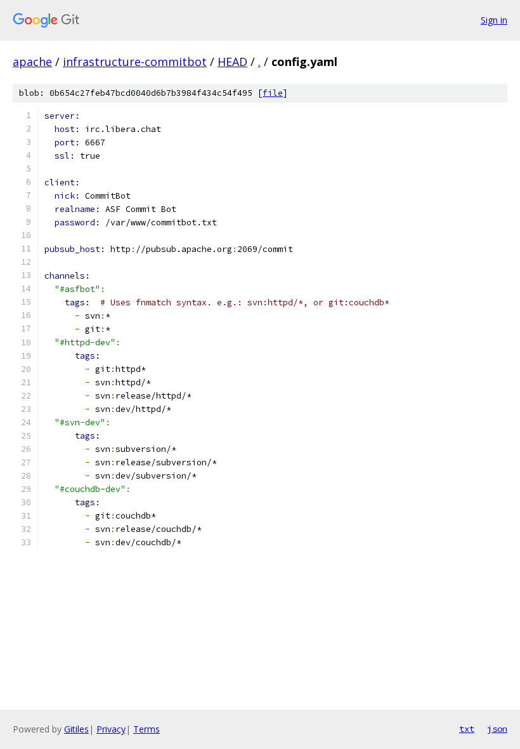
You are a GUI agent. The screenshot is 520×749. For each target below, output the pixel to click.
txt (466, 728)
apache (32, 61)
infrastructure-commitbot (135, 61)
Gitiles (76, 729)
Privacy (111, 729)
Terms (146, 729)
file (273, 93)
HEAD (232, 61)
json (497, 728)
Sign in (494, 20)
